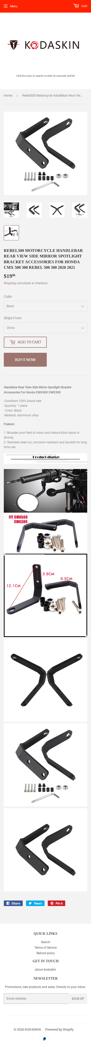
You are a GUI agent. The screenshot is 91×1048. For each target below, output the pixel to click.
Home (8, 95)
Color (8, 297)
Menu (14, 6)
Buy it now (25, 360)
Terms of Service (45, 947)
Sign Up (78, 999)
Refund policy (45, 953)
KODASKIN (33, 1029)
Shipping (10, 283)
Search (45, 942)
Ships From (12, 318)
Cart (84, 6)
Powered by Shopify (59, 1029)
